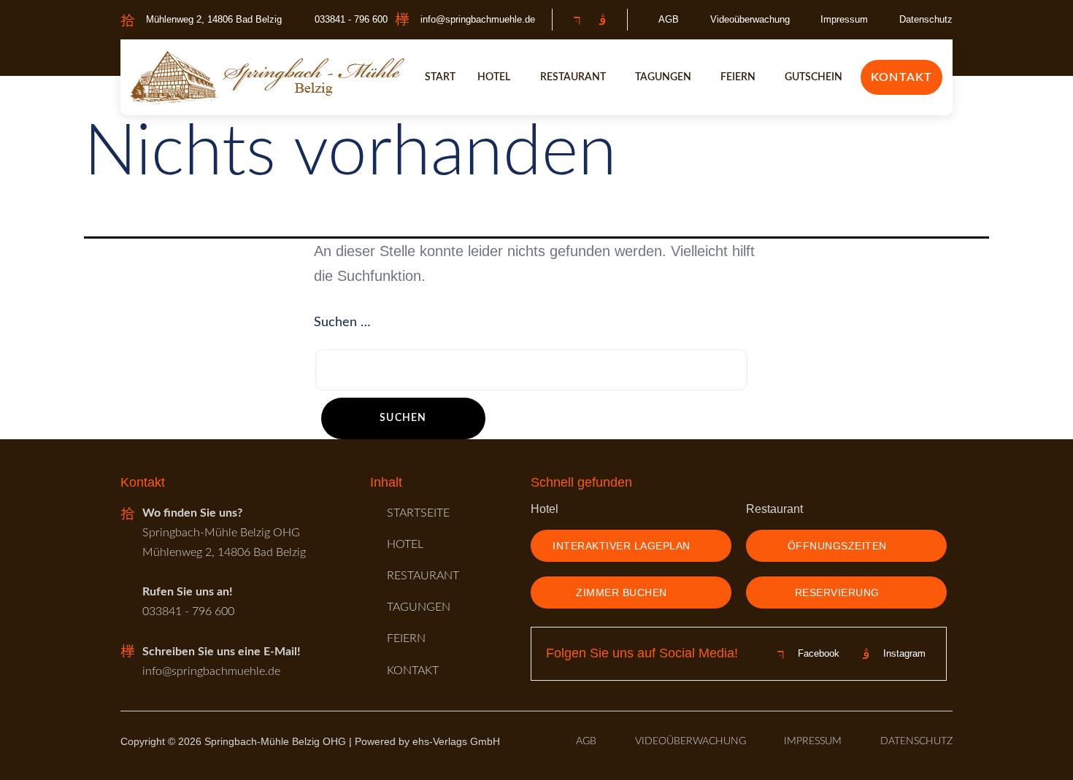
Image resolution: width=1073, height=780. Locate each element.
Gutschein (813, 77)
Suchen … (342, 322)
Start (440, 77)
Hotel (493, 77)
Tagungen (663, 77)
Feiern (737, 77)
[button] (497, 77)
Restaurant (573, 77)
